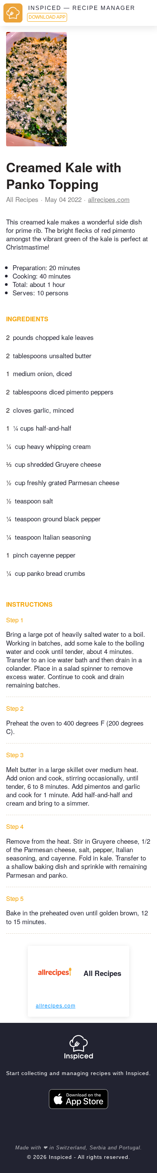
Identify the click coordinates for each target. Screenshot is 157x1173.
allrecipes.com (109, 199)
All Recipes (22, 199)
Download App (47, 17)
